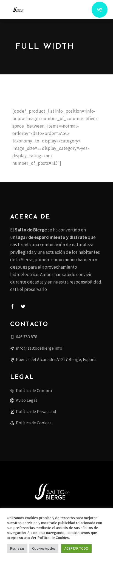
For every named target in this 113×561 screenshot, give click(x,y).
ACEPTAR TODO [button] (76, 548)
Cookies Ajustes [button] (43, 548)
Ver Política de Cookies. (50, 537)
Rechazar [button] (17, 548)
